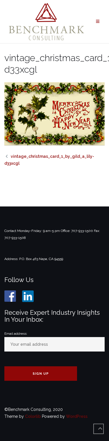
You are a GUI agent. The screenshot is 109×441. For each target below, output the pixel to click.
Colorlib (33, 416)
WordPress (76, 416)
